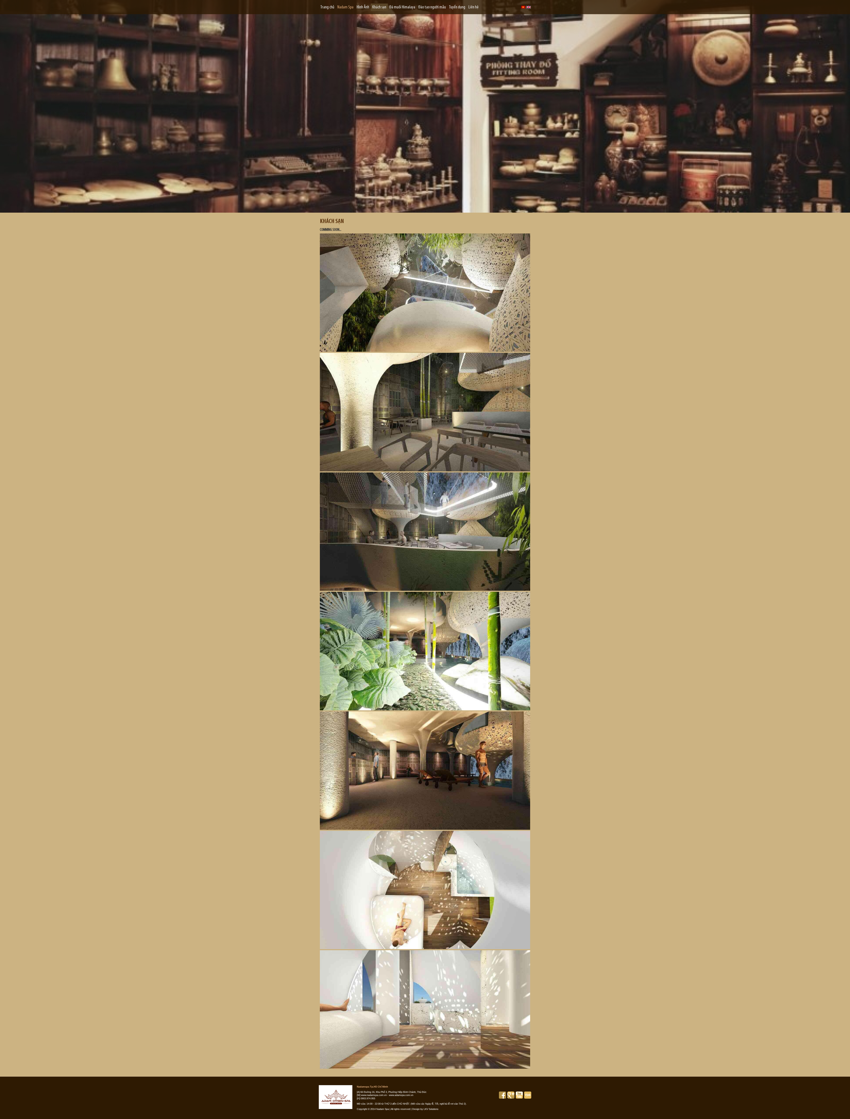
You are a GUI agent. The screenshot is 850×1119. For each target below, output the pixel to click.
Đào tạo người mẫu (432, 7)
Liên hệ (473, 7)
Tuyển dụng (457, 7)
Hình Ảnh (363, 7)
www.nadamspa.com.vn (374, 1095)
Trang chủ (327, 7)
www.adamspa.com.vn (401, 1095)
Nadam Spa (345, 7)
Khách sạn (379, 7)
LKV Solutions (431, 1109)
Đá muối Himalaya (402, 7)
